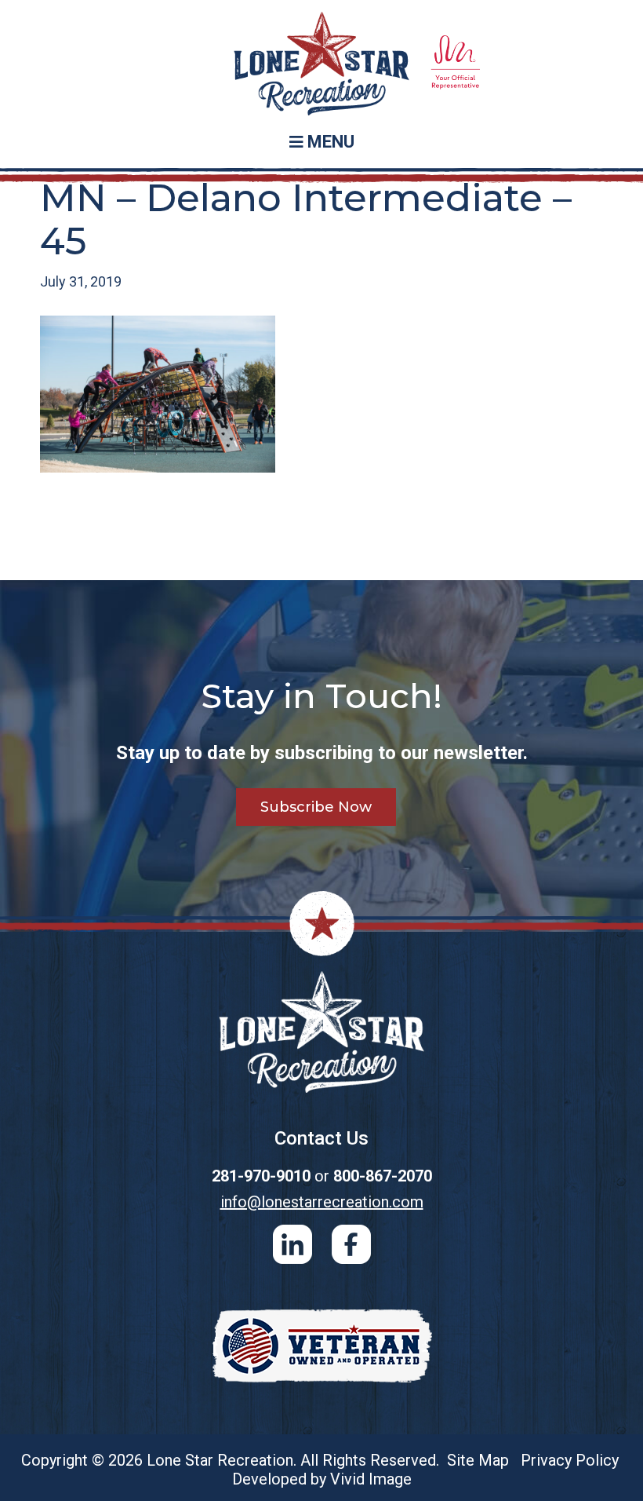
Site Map (478, 1460)
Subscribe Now (316, 807)
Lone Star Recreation (321, 63)
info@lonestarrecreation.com (321, 1201)
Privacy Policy (570, 1460)
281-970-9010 (261, 1176)
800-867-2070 (382, 1176)
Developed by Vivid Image (322, 1479)
